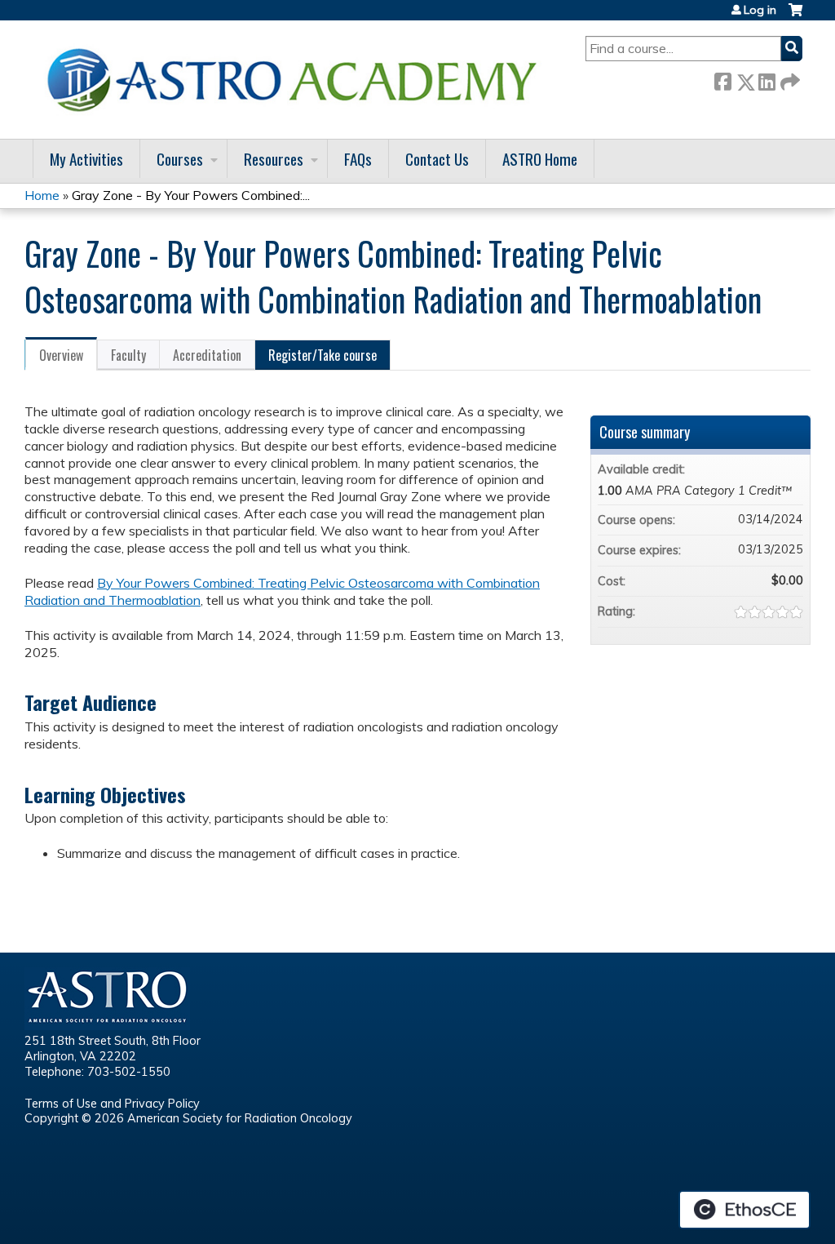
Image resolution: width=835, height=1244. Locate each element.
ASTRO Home (539, 159)
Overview (61, 355)
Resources (273, 159)
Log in (760, 10)
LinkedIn (766, 78)
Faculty (128, 355)
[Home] (298, 79)
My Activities (86, 159)
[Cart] (795, 16)
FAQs (358, 159)
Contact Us (437, 159)
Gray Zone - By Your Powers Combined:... (191, 195)
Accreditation (207, 355)
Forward (788, 78)
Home (42, 195)
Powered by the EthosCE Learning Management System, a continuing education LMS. (744, 1209)
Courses (180, 159)
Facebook (722, 78)
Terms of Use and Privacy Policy (112, 1103)
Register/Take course (322, 355)
